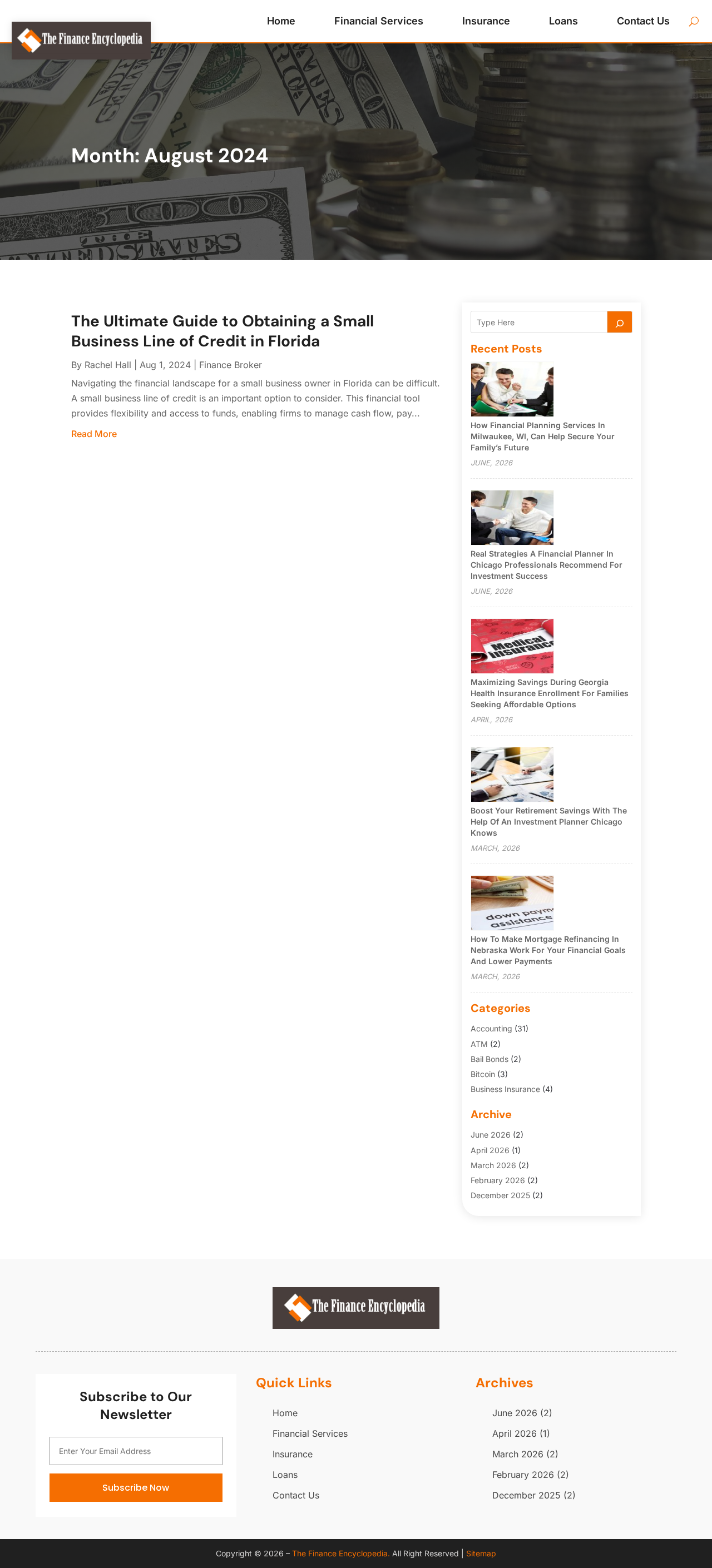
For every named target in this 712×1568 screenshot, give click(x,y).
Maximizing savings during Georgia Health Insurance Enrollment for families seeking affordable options (550, 693)
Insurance (486, 21)
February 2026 (498, 1180)
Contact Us (643, 21)
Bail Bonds (489, 1059)
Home (281, 21)
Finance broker (230, 364)
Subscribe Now (135, 1487)
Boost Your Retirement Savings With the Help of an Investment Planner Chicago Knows (549, 821)
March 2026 (493, 1165)
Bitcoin (483, 1074)
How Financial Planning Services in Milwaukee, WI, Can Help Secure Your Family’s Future (543, 436)
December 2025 (500, 1195)
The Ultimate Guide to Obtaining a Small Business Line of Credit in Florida (222, 331)
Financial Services (378, 21)
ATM (479, 1044)
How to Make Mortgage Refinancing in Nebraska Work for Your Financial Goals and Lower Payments (548, 950)
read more (94, 433)
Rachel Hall (108, 364)
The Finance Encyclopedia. (341, 1553)
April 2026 (490, 1150)
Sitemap (481, 1553)
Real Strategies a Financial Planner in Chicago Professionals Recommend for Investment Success (546, 564)
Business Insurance (505, 1089)
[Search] (619, 322)
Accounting (491, 1028)
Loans (563, 21)
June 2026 (491, 1134)
